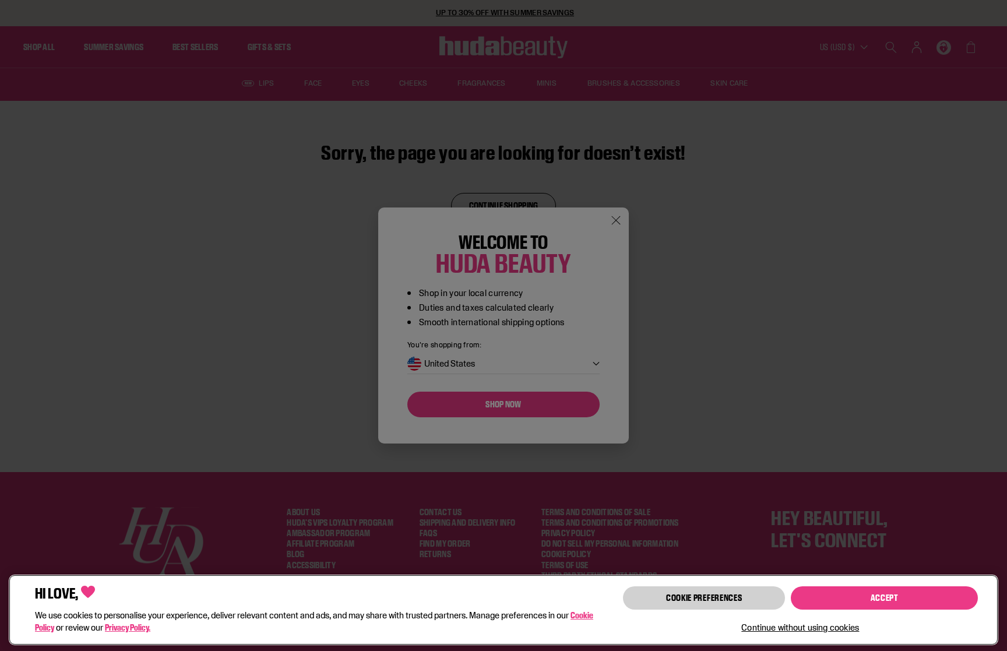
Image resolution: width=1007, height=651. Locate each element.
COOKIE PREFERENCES (704, 598)
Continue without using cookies (800, 627)
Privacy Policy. (127, 627)
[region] (503, 610)
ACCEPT (885, 598)
